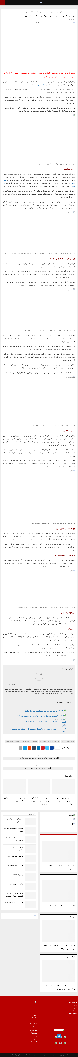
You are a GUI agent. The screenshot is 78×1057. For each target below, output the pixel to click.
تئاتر (76, 1008)
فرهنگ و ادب (73, 1002)
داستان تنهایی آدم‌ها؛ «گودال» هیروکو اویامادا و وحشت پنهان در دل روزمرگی (40, 801)
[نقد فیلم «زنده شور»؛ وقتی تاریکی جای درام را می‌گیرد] (58, 851)
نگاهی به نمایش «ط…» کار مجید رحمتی (38, 768)
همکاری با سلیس (32, 1023)
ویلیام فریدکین (9, 741)
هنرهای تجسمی (72, 1013)
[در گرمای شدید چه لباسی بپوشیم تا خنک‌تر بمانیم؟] (30, 849)
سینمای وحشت (25, 741)
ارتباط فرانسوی (70, 741)
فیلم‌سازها (17, 741)
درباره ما (34, 1015)
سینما (75, 1005)
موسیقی (74, 1010)
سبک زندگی (33, 1033)
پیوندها (35, 1026)
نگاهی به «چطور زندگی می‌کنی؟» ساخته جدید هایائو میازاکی (39, 758)
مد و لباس (34, 1036)
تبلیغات (35, 1020)
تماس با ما (34, 1018)
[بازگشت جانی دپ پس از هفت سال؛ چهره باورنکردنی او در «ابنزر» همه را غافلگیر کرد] (30, 886)
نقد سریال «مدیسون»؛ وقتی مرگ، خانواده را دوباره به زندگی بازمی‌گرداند (64, 801)
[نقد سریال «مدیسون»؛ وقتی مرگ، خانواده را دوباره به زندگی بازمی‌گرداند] (30, 821)
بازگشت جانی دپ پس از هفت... (13, 884)
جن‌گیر (63, 741)
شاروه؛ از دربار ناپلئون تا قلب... (14, 865)
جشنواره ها (33, 1030)
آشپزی (35, 1039)
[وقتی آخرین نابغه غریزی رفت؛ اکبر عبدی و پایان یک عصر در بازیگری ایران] (30, 904)
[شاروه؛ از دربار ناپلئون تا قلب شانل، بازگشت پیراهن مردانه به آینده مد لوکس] (30, 867)
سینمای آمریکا (41, 85)
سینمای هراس (34, 741)
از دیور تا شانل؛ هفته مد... (15, 874)
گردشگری (34, 1041)
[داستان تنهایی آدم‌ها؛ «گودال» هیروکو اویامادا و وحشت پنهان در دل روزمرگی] (58, 971)
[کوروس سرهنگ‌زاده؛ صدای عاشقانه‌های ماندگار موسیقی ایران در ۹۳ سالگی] (58, 931)
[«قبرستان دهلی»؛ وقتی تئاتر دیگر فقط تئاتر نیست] (58, 891)
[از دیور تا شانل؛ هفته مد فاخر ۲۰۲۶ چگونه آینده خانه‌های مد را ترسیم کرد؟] (30, 877)
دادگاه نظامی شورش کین (53, 741)
